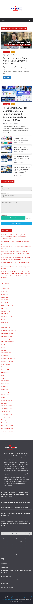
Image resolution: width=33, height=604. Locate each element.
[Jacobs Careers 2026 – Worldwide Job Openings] (6, 149)
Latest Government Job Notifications (12, 580)
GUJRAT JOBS (5, 325)
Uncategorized (5, 420)
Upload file (4, 215)
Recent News (5, 395)
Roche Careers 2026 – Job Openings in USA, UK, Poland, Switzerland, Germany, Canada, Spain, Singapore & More (15, 113)
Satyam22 (16, 123)
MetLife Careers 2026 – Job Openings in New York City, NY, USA (21, 158)
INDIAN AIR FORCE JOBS (8, 333)
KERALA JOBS (5, 355)
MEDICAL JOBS (5, 364)
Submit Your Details (7, 587)
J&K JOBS (4, 350)
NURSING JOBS (5, 369)
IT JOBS (3, 344)
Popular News (5, 383)
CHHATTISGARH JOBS (7, 305)
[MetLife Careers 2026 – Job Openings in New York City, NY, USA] (6, 159)
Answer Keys (4, 294)
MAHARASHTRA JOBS (7, 361)
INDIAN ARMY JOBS (6, 336)
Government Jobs (6, 576)
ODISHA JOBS (5, 372)
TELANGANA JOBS (6, 414)
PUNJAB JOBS (5, 386)
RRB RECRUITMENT (6, 400)
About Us (4, 563)
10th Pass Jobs (5, 283)
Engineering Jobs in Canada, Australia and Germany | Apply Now (16, 61)
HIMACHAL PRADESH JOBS (8, 330)
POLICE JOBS (5, 381)
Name (3, 186)
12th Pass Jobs (5, 286)
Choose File (13, 218)
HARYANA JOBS (5, 328)
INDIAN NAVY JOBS (6, 339)
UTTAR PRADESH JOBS (7, 425)
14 (21, 541)
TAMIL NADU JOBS (6, 408)
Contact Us (4, 567)
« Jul (16, 554)
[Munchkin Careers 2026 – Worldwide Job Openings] (6, 140)
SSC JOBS (4, 403)
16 (29, 541)
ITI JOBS (3, 347)
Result (3, 397)
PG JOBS (3, 378)
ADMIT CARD (5, 291)
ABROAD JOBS (7, 51)
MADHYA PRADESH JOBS (8, 358)
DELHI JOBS (4, 308)
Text (2, 200)
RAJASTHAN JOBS (6, 392)
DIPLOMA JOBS (5, 311)
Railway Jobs (4, 389)
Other (2, 375)
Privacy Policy (5, 583)
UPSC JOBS (4, 422)
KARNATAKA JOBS (6, 353)
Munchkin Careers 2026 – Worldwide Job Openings (21, 139)
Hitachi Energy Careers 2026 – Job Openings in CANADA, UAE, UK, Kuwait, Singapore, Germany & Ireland (22, 170)
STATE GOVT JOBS (6, 406)
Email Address (5, 193)
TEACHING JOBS (5, 411)
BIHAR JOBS (4, 302)
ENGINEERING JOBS (6, 316)
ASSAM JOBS (4, 297)
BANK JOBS (4, 300)
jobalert (16, 55)
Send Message (16, 224)
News (13, 51)
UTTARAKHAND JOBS (7, 428)
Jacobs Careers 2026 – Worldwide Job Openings (21, 148)
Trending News (5, 417)
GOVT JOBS (4, 322)
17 (3, 544)
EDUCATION (4, 314)
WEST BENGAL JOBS (7, 431)
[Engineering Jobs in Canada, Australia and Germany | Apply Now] (16, 40)
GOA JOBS (4, 319)
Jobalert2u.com (15, 453)
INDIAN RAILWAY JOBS (7, 342)
